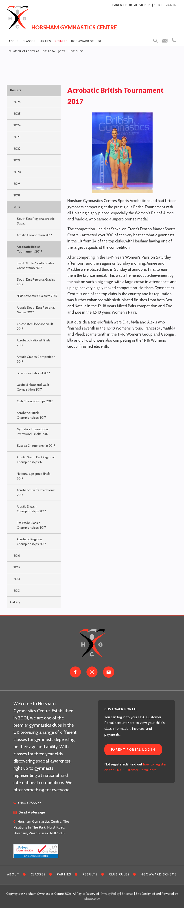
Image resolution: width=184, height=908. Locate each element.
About (14, 41)
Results (61, 41)
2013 (16, 591)
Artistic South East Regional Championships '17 (36, 459)
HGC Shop (76, 51)
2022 (16, 149)
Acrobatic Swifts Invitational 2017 (36, 492)
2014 (16, 579)
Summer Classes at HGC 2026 (32, 51)
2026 (17, 102)
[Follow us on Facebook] (75, 672)
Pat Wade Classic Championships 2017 (31, 525)
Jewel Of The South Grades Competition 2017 (35, 265)
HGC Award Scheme (86, 41)
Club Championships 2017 (35, 401)
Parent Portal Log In (133, 750)
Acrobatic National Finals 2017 (33, 342)
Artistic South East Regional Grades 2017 (36, 310)
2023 (16, 137)
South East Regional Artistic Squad (36, 221)
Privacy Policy (110, 894)
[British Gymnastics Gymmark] (35, 848)
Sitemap (128, 894)
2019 (16, 184)
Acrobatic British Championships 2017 (31, 415)
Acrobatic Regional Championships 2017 (31, 541)
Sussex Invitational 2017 (33, 373)
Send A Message (32, 812)
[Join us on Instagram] (92, 672)
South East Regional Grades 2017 (36, 281)
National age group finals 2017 (33, 476)
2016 (16, 556)
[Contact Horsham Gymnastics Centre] (108, 672)
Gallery (15, 602)
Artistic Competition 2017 (34, 235)
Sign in (171, 5)
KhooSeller (92, 899)
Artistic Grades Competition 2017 (36, 359)
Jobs (61, 51)
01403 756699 (29, 803)
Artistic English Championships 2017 (31, 508)
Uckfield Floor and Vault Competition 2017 (33, 387)
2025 (17, 114)
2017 (16, 207)
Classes (28, 41)
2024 (17, 125)
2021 (16, 160)
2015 (16, 567)
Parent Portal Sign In (131, 5)
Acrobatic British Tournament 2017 (29, 249)
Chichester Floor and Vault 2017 (35, 326)
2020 (17, 172)
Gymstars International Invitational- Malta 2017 (32, 431)
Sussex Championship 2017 (36, 446)
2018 (16, 195)
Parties (45, 41)
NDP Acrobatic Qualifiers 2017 (37, 296)
